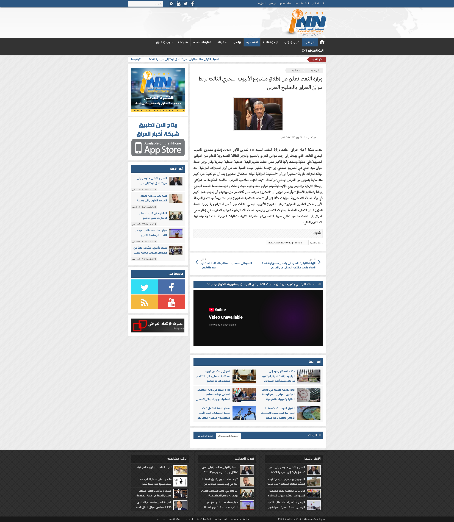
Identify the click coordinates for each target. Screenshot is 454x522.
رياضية (237, 42)
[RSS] (172, 4)
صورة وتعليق (164, 42)
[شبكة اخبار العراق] (304, 22)
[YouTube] (179, 4)
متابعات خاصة (202, 42)
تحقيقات (222, 42)
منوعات (183, 42)
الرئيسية (315, 70)
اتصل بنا (261, 3)
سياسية (310, 42)
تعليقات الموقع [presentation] (205, 436)
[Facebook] (192, 4)
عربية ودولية (291, 42)
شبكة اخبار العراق (322, 42)
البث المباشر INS (312, 50)
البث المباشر (318, 3)
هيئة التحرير (285, 3)
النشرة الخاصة (302, 3)
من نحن (272, 3)
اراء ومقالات (270, 42)
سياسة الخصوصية (240, 519)
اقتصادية (252, 42)
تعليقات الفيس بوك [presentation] (228, 436)
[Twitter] (185, 4)
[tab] (228, 436)
